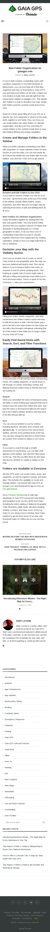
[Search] (47, 21)
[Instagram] (25, 902)
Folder (24, 158)
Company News (12, 713)
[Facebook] (13, 902)
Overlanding (10, 809)
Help (36, 918)
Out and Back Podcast (15, 803)
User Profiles (10, 815)
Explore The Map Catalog (18, 915)
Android (13, 489)
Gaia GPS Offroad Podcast (17, 743)
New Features (11, 779)
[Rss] (37, 902)
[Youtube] (31, 902)
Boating (8, 707)
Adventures (10, 677)
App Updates (10, 695)
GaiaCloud (9, 749)
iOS (4, 489)
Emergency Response (14, 719)
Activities (16, 918)
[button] (5, 587)
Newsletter (9, 791)
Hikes (7, 755)
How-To (8, 761)
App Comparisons (13, 689)
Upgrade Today (39, 912)
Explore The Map (11, 912)
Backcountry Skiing (13, 701)
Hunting (8, 767)
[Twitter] (19, 902)
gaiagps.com (8, 486)
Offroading (9, 797)
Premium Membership (17, 495)
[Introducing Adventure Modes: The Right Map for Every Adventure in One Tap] (25, 580)
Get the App (26, 912)
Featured (9, 725)
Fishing (8, 731)
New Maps (9, 785)
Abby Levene (29, 75)
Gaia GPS (9, 737)
